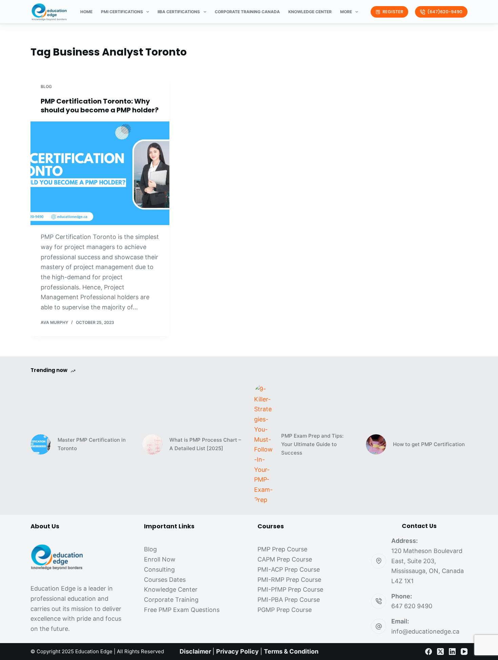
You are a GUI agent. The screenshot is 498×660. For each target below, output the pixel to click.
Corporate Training (171, 599)
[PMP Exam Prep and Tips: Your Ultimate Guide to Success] (264, 444)
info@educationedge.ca (425, 631)
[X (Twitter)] (440, 651)
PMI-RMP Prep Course (289, 579)
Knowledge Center (310, 11)
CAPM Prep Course (284, 559)
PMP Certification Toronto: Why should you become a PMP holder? (100, 105)
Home (86, 11)
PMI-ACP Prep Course (288, 569)
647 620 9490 (411, 606)
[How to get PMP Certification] (376, 444)
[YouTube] (464, 651)
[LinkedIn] (452, 651)
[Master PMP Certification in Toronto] (40, 444)
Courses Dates (165, 579)
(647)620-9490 (444, 11)
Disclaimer (195, 651)
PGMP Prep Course (284, 609)
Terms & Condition (291, 651)
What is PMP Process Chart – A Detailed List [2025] (205, 444)
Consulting (159, 569)
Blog (46, 86)
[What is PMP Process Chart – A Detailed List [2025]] (152, 444)
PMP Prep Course (282, 549)
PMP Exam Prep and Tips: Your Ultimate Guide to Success (312, 444)
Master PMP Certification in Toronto (92, 444)
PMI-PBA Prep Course (288, 599)
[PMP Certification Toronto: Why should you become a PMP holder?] (99, 173)
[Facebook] (428, 651)
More (346, 11)
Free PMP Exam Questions (182, 609)
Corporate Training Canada (247, 11)
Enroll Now (159, 559)
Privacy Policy (237, 651)
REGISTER (392, 11)
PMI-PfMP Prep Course (290, 589)
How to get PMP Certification (429, 444)
